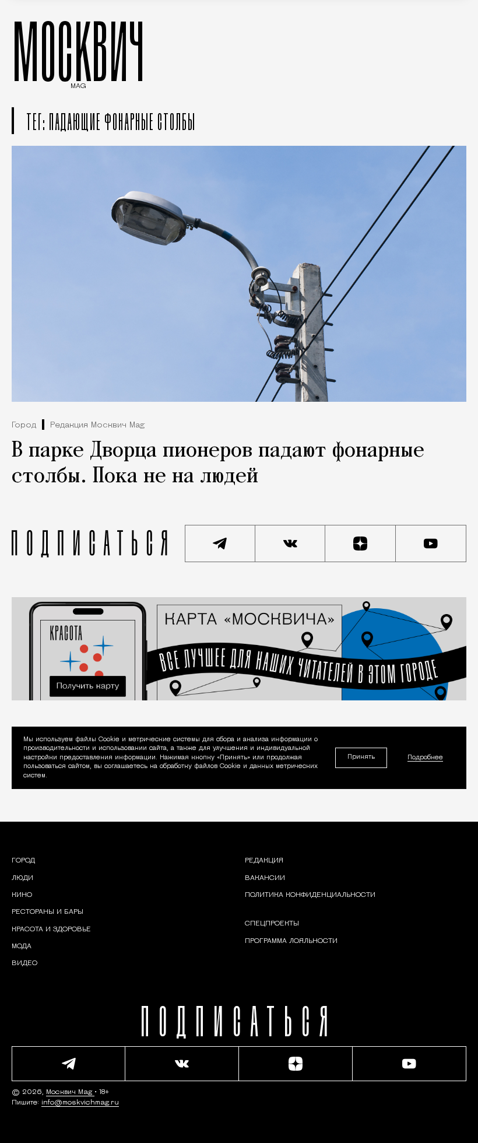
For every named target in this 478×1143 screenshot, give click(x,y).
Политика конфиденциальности (310, 895)
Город (24, 425)
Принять (361, 757)
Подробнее (425, 758)
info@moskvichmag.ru (80, 1102)
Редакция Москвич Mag (97, 425)
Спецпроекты (272, 923)
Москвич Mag (70, 1092)
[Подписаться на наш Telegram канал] (220, 543)
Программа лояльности (291, 941)
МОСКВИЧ (78, 51)
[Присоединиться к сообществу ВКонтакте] (290, 543)
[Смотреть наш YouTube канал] (431, 543)
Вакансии (265, 878)
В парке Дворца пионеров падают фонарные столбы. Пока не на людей (218, 464)
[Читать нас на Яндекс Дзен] (360, 543)
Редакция (264, 860)
